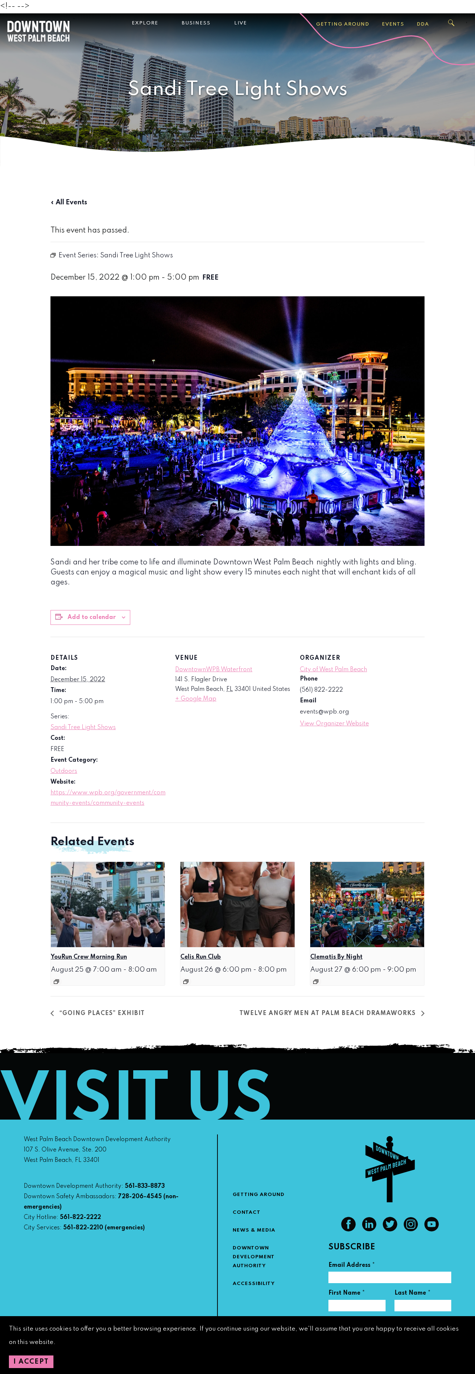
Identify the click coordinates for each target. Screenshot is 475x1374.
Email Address (351, 1266)
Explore (145, 23)
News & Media (254, 1230)
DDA (423, 24)
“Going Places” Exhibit (101, 1014)
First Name (346, 1294)
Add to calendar (92, 617)
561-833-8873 (145, 1186)
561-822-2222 (80, 1217)
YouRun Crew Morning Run (89, 957)
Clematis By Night (336, 957)
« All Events (68, 202)
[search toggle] (451, 23)
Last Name (412, 1294)
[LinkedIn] (369, 1229)
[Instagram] (410, 1229)
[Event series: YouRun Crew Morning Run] (56, 981)
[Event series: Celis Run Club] (186, 981)
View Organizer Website (334, 724)
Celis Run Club (200, 957)
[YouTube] (431, 1229)
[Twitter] (390, 1229)
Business (196, 23)
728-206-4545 (140, 1197)
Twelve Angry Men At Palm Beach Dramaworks (328, 1014)
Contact (247, 1212)
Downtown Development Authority (254, 1257)
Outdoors (63, 771)
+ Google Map (195, 699)
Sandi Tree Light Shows (83, 728)
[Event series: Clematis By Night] (315, 981)
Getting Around (342, 24)
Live (240, 23)
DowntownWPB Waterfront (213, 670)
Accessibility (254, 1283)
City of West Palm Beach (333, 670)
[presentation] (108, 904)
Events (393, 24)
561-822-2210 (83, 1228)
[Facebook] (348, 1229)
